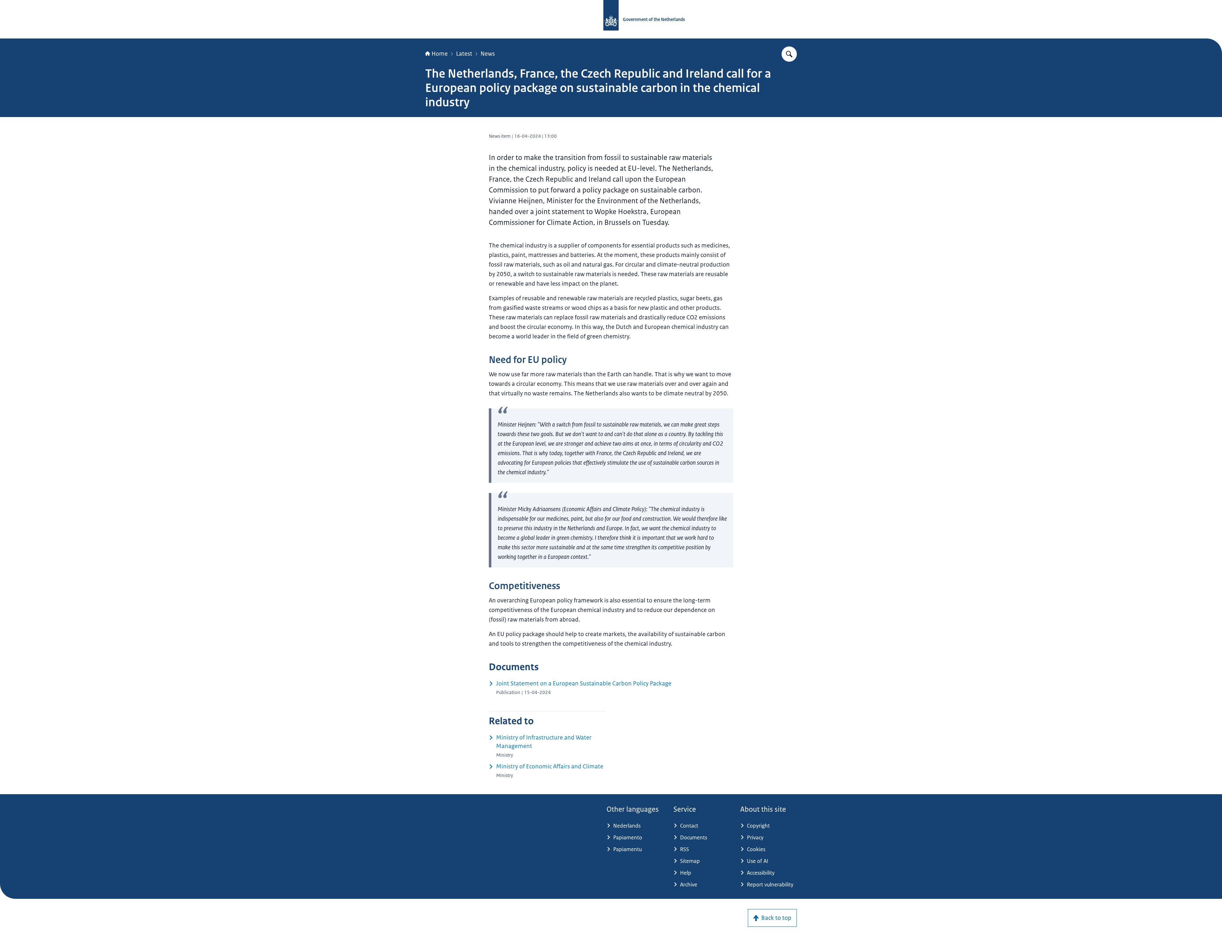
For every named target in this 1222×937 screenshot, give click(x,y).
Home (440, 54)
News (488, 54)
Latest (464, 54)
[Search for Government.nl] (789, 54)
